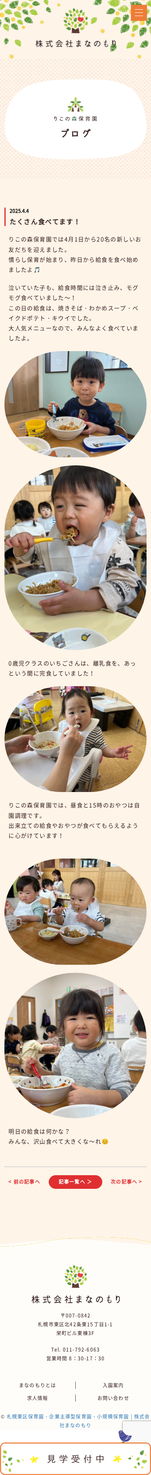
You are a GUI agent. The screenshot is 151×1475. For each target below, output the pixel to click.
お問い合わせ (113, 1398)
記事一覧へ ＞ (75, 1181)
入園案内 (113, 1385)
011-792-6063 (81, 1349)
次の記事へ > (126, 1181)
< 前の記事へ (24, 1181)
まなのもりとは (37, 1385)
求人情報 (37, 1398)
